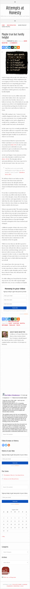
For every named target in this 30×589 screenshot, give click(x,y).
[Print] (18, 47)
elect (10, 323)
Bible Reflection (13, 321)
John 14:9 (13, 145)
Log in (21, 586)
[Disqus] (15, 371)
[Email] (15, 47)
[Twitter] (6, 47)
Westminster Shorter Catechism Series (14, 475)
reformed (5, 325)
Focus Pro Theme (16, 584)
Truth (18, 325)
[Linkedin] (9, 47)
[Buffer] (12, 47)
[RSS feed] (9, 445)
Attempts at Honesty (15, 10)
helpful (22, 323)
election (16, 323)
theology (12, 325)
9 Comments (13, 43)
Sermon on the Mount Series (11, 479)
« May (3, 536)
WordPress (16, 586)
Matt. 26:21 (5, 159)
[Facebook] (3, 47)
